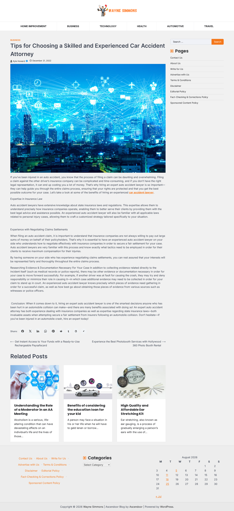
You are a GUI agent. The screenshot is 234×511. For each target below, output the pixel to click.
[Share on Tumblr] (68, 331)
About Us (175, 63)
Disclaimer (175, 86)
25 (167, 483)
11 (167, 475)
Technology (108, 26)
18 (167, 479)
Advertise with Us (179, 74)
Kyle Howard (19, 61)
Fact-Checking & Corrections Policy (189, 97)
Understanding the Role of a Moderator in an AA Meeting (33, 409)
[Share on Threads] (76, 331)
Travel (208, 26)
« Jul (158, 496)
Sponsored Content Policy (184, 102)
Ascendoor (135, 506)
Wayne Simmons (93, 506)
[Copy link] (84, 331)
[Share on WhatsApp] (46, 331)
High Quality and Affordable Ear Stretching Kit (134, 409)
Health (141, 26)
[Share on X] (30, 331)
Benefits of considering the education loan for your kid (86, 409)
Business (73, 26)
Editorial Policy (178, 91)
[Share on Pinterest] (53, 331)
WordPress (166, 506)
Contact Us (176, 57)
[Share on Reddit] (61, 331)
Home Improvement (33, 26)
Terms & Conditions (180, 80)
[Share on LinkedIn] (38, 331)
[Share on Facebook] (23, 331)
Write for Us (176, 69)
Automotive (175, 26)
